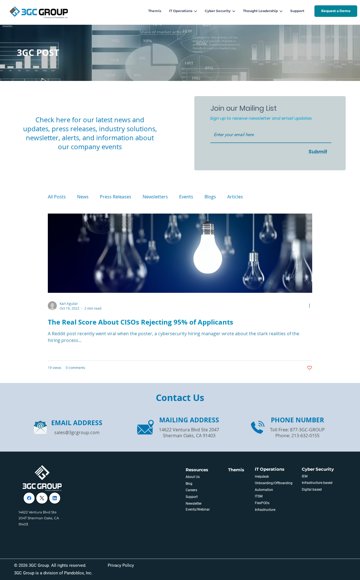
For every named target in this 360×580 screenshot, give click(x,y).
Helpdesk (262, 477)
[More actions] (311, 305)
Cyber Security (318, 469)
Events (186, 197)
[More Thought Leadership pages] (281, 11)
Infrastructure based (317, 483)
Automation (264, 490)
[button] (335, 11)
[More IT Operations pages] (195, 11)
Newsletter (194, 504)
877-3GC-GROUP (307, 430)
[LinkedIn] (54, 498)
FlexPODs (262, 503)
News (83, 197)
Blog (189, 484)
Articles (235, 197)
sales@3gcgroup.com (77, 432)
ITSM (258, 496)
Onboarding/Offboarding (273, 483)
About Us (193, 477)
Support (192, 497)
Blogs (210, 197)
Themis (236, 469)
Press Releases (115, 197)
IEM (304, 476)
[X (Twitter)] (42, 498)
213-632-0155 (305, 435)
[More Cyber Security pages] (233, 11)
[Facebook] (29, 498)
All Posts (57, 197)
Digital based (312, 489)
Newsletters (155, 197)
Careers (191, 490)
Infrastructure (265, 510)
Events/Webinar (198, 509)
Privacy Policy (121, 565)
